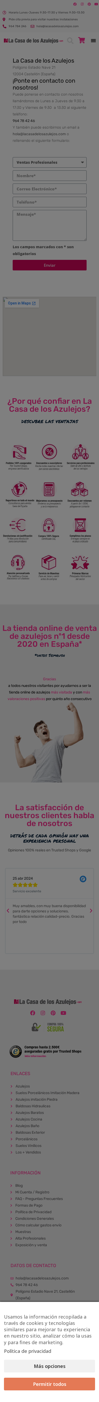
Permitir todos (49, 1384)
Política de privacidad (27, 1351)
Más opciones (49, 1366)
